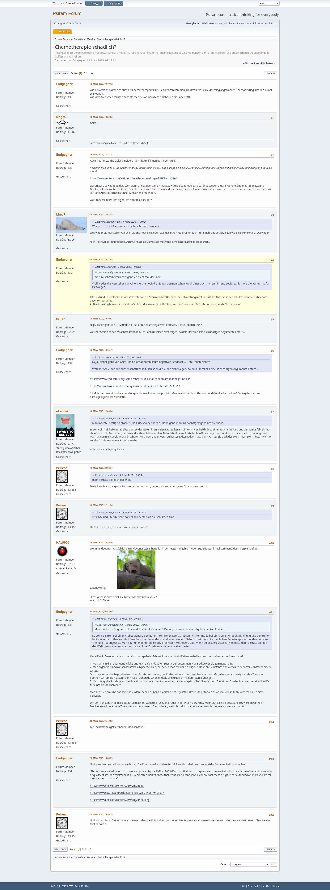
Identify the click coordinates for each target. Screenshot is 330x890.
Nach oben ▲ (273, 886)
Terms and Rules (256, 886)
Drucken (270, 73)
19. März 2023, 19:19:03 (101, 318)
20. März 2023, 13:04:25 (101, 758)
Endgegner (64, 84)
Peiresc (61, 468)
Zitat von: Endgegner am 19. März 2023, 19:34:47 (120, 418)
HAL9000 (62, 542)
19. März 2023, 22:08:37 (101, 467)
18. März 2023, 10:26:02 (101, 116)
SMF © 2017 (67, 886)
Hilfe (243, 886)
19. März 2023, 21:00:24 (101, 411)
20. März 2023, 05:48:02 (101, 720)
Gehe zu (224, 864)
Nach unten (61, 73)
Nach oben (60, 849)
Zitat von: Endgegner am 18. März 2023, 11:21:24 (120, 221)
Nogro (61, 117)
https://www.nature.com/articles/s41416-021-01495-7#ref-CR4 (127, 792)
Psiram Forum (67, 13)
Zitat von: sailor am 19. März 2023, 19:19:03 (118, 357)
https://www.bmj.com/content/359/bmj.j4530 (117, 785)
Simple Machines (82, 886)
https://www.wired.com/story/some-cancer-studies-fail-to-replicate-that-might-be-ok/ (140, 379)
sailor (60, 319)
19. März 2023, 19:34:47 (101, 350)
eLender (62, 411)
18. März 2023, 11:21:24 (101, 154)
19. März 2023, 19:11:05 (101, 259)
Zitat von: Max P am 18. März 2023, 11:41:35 (118, 266)
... (89, 73)
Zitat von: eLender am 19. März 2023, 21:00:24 (119, 475)
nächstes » (268, 63)
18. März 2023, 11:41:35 (101, 214)
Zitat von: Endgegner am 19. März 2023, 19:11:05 (120, 512)
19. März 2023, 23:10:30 (101, 542)
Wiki (204, 23)
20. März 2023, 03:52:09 (101, 611)
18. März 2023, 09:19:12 (101, 83)
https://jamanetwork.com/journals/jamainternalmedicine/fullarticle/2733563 (135, 386)
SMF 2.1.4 (55, 886)
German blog (216, 23)
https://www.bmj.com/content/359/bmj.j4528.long (120, 800)
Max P (60, 214)
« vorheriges (251, 63)
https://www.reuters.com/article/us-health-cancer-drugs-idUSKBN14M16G (134, 178)
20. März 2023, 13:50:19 (101, 814)
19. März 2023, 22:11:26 (101, 505)
